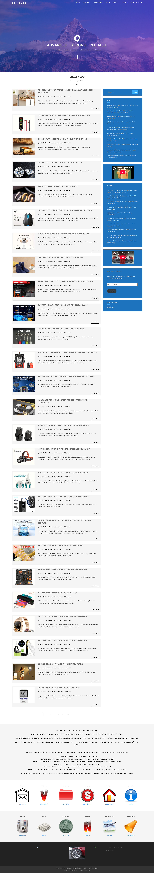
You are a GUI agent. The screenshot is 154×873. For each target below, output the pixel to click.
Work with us (98, 2)
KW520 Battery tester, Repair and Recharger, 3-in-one (66, 281)
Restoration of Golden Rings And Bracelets (60, 545)
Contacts (125, 2)
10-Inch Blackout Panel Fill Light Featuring (60, 664)
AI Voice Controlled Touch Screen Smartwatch (62, 617)
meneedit (82, 870)
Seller (51, 96)
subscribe (112, 291)
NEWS (71, 57)
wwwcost (67, 870)
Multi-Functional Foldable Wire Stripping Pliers (63, 473)
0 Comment (59, 96)
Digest (115, 2)
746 (68, 714)
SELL (81, 57)
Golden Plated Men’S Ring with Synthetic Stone (62, 139)
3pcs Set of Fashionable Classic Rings (58, 186)
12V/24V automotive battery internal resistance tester (67, 353)
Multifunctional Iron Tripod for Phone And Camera (64, 234)
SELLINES (19, 3)
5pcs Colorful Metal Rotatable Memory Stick (61, 329)
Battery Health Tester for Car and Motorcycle (63, 305)
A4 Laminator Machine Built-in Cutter (57, 593)
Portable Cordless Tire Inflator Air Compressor (63, 496)
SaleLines (86, 2)
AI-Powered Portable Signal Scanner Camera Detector (66, 376)
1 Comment (59, 356)
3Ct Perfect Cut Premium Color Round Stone (61, 163)
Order (108, 2)
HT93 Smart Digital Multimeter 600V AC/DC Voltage (64, 115)
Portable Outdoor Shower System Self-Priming (62, 640)
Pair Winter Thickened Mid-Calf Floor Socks (60, 258)
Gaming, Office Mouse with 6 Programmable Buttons (65, 210)
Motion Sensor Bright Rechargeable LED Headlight (64, 449)
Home (78, 2)
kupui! (88, 870)
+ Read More (95, 108)
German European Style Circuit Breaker (58, 688)
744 (57, 714)
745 (63, 714)
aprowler (74, 870)
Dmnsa (90, 868)
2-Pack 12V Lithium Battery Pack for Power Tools (63, 425)
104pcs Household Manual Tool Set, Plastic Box (62, 569)
